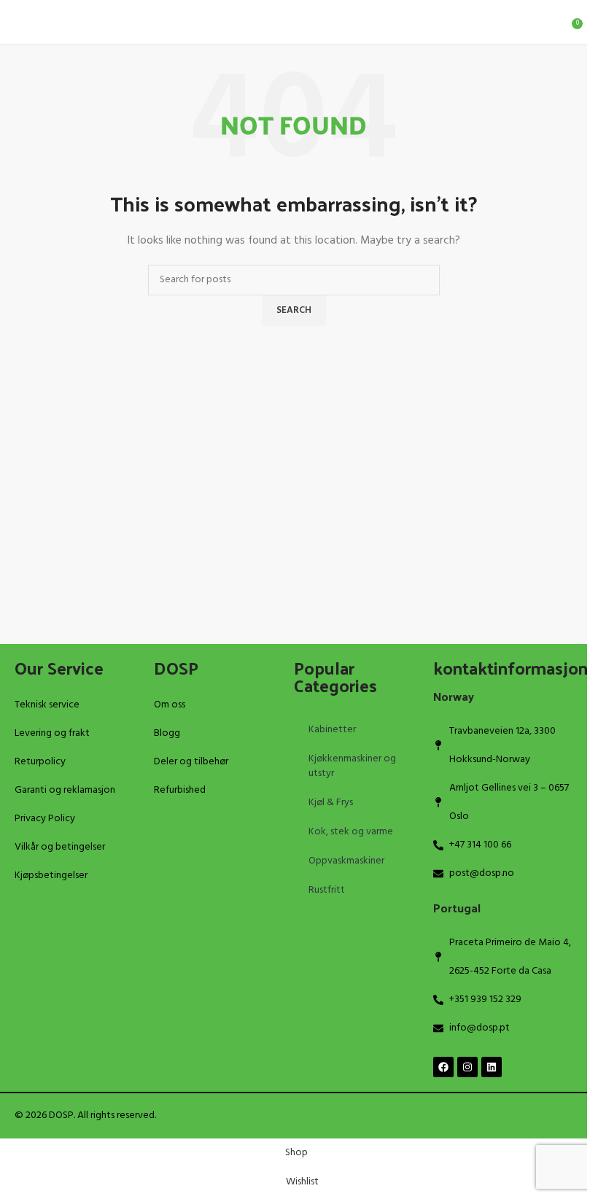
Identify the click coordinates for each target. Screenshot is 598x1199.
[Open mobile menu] (17, 21)
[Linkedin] (491, 1067)
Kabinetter (332, 729)
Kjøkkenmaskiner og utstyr (352, 766)
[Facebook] (443, 1067)
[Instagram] (467, 1067)
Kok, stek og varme (350, 831)
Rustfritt (326, 890)
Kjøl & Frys (330, 802)
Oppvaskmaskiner (346, 861)
